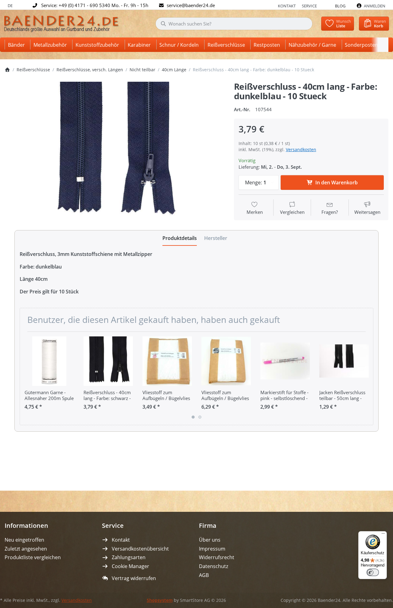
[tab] (179, 238)
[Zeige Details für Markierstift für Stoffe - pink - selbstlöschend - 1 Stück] (285, 361)
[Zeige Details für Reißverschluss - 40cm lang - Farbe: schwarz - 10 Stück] (108, 361)
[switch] (373, 572)
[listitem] (115, 153)
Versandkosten (301, 149)
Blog (340, 6)
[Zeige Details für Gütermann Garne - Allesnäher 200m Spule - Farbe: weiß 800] (49, 361)
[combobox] (234, 23)
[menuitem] (17, 45)
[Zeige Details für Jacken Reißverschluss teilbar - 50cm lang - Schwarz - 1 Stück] (344, 361)
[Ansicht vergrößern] (115, 153)
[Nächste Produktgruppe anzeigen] (366, 378)
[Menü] (383, 535)
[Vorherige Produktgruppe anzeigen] (26, 378)
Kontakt (287, 6)
